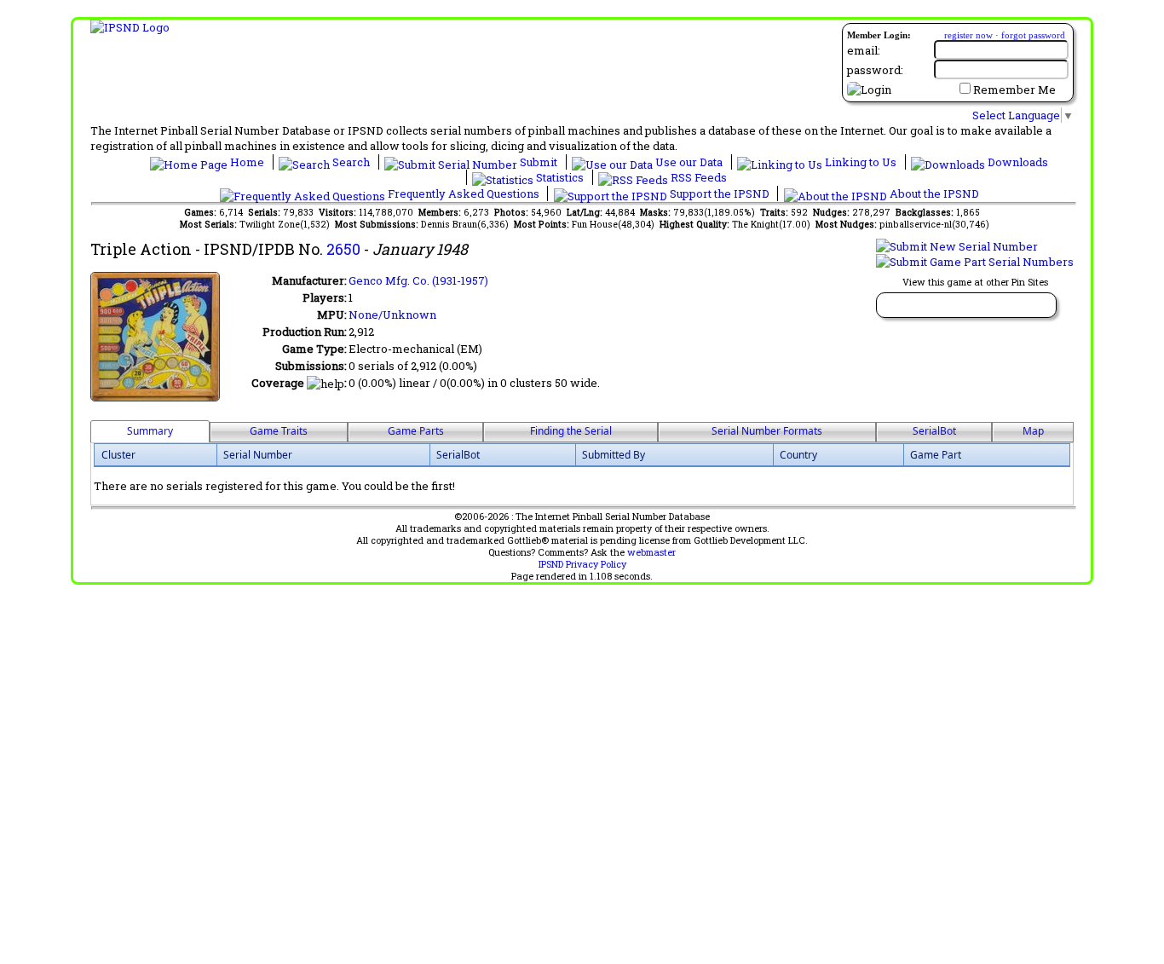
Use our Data (689, 162)
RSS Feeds (697, 177)
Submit (538, 162)
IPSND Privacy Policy (582, 564)
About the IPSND (933, 193)
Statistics (559, 177)
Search (351, 162)
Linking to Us (860, 162)
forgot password (1033, 35)
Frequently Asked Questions (463, 193)
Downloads (1016, 162)
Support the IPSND (719, 193)
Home (247, 162)
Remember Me (1014, 89)
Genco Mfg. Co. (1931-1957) (418, 280)
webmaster (651, 552)
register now (968, 35)
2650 (343, 249)
